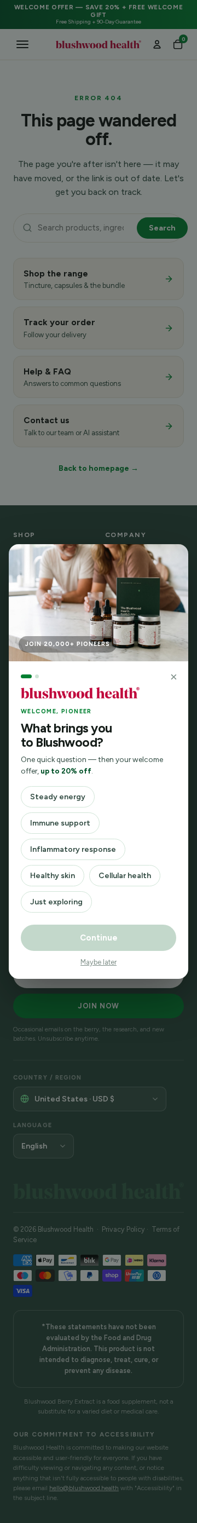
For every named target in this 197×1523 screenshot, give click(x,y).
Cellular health (125, 875)
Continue (99, 938)
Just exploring (56, 902)
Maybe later (98, 962)
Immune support (60, 823)
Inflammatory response (73, 849)
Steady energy (57, 796)
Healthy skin (52, 875)
